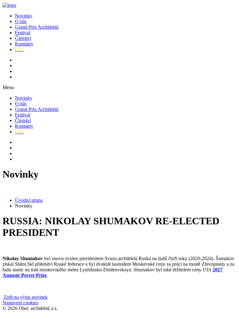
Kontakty (24, 43)
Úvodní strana (29, 200)
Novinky (23, 15)
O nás (20, 21)
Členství (23, 38)
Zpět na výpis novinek (25, 297)
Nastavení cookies (20, 302)
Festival (22, 32)
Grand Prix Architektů (37, 27)
